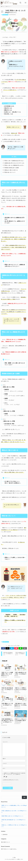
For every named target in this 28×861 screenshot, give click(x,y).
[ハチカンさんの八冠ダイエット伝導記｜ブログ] (9, 2)
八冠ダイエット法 (12, 81)
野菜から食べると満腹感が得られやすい (14, 165)
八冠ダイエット (5, 14)
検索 (24, 797)
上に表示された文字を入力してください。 (11, 779)
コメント (5, 741)
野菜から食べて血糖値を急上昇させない (14, 160)
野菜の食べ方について (10, 172)
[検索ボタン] (20, 2)
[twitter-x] (13, 857)
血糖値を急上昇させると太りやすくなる (14, 163)
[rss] (14, 857)
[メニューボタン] (25, 2)
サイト (4, 768)
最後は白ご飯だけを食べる (11, 170)
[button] (3, 648)
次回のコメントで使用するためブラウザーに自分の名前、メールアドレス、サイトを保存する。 (14, 774)
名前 (4, 758)
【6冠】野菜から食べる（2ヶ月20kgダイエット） (12, 816)
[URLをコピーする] (25, 648)
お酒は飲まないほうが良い (8, 631)
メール (4, 763)
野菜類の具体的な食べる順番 (12, 167)
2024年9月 (5, 834)
